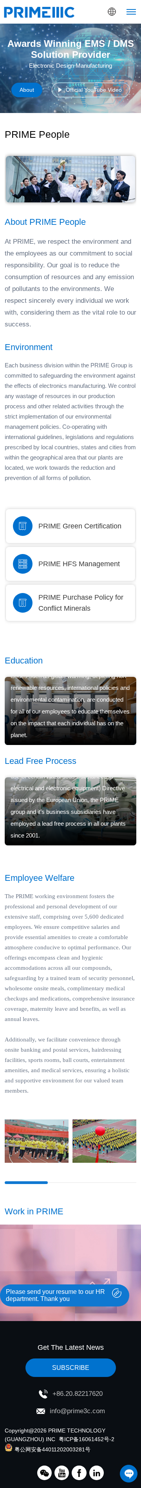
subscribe (70, 1367)
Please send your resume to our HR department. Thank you (55, 1295)
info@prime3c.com (77, 1411)
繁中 (96, 63)
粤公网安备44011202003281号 (52, 1449)
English (96, 31)
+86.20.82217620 (77, 1393)
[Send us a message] (128, 1473)
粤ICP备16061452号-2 (86, 1439)
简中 (96, 47)
